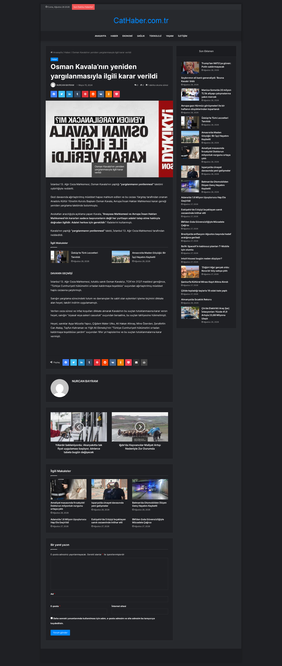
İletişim (182, 36)
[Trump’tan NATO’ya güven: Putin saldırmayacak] (190, 68)
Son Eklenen (206, 51)
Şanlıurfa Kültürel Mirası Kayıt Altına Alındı (204, 281)
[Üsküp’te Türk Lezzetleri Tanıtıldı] (60, 257)
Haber (114, 36)
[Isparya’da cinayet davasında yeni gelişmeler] (109, 489)
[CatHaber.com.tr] (141, 20)
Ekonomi (127, 36)
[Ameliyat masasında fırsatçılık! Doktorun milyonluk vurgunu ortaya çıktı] (68, 489)
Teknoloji (155, 36)
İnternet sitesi (119, 606)
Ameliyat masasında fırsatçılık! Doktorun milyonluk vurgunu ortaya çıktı (68, 505)
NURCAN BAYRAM (65, 85)
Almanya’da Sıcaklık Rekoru (196, 299)
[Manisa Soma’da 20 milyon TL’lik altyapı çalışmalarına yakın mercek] (190, 94)
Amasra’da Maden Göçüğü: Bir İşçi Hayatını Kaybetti (215, 136)
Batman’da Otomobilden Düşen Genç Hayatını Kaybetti (215, 185)
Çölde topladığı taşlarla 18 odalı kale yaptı (204, 290)
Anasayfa (100, 36)
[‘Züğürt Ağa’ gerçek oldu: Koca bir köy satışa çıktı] (190, 272)
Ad (53, 594)
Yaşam (169, 36)
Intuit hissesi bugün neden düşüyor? (201, 258)
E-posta (55, 606)
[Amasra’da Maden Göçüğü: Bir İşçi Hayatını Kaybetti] (121, 257)
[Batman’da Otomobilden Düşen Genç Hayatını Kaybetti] (150, 489)
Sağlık (141, 36)
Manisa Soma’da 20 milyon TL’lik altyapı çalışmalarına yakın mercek (216, 93)
